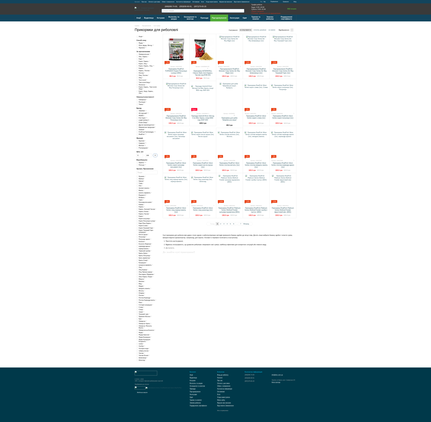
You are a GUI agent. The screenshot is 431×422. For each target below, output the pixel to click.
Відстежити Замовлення (241, 2)
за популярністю (245, 30)
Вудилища (149, 18)
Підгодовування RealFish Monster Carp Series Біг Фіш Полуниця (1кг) (176, 118)
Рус (261, 1)
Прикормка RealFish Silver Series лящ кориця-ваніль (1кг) (176, 210)
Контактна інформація (183, 2)
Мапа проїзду (276, 382)
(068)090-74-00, (171, 6)
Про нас (144, 2)
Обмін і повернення (168, 2)
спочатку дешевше (259, 30)
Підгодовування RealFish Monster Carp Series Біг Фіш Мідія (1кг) (229, 71)
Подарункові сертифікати (286, 18)
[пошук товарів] (242, 11)
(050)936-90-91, (185, 6)
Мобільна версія (142, 392)
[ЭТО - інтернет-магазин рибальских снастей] (146, 373)
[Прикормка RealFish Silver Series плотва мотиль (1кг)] (229, 144)
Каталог (137, 2)
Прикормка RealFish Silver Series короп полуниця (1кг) (282, 117)
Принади (204, 18)
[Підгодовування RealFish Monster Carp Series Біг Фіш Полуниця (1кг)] (176, 97)
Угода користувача (212, 2)
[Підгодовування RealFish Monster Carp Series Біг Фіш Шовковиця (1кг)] (256, 50)
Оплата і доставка (154, 2)
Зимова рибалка (270, 18)
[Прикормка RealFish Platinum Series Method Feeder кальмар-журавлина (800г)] (229, 189)
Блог (202, 2)
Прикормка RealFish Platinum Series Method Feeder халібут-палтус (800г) (256, 210)
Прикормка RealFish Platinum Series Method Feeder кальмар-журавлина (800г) (229, 210)
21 (234, 115)
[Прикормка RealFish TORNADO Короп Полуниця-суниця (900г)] (176, 50)
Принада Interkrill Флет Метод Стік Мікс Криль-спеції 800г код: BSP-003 (202, 118)
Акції (138, 18)
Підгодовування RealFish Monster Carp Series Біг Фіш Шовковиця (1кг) (256, 71)
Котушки (161, 18)
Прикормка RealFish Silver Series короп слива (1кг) (256, 117)
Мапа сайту (221, 400)
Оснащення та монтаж (190, 18)
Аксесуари (234, 18)
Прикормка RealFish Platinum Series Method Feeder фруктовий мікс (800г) (283, 210)
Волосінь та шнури (173, 18)
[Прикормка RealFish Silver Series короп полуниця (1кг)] (282, 97)
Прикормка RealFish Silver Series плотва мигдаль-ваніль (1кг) (256, 165)
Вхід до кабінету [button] (222, 375)
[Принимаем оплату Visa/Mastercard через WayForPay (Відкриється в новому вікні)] (163, 388)
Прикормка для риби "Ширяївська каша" (229, 119)
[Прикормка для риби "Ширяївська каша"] (229, 97)
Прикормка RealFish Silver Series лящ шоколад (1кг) (203, 209)
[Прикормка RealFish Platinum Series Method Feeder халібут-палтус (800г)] (256, 189)
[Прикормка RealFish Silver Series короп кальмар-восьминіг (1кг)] (176, 144)
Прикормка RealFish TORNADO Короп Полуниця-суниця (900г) (176, 71)
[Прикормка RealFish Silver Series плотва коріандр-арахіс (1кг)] (282, 144)
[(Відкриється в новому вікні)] (140, 388)
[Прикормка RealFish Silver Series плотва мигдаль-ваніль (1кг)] (256, 144)
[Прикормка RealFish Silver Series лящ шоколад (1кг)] (202, 189)
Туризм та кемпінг (255, 18)
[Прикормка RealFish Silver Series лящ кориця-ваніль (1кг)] (176, 189)
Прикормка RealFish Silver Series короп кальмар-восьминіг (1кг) (176, 165)
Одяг (245, 18)
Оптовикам (195, 2)
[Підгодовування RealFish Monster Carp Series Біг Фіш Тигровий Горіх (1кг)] (282, 50)
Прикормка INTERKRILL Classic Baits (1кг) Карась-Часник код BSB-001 (203, 73)
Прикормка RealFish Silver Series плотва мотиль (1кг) (229, 164)
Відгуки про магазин (225, 2)
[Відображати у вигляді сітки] (291, 30)
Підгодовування (219, 18)
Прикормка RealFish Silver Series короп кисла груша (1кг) (203, 165)
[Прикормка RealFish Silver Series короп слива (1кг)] (256, 97)
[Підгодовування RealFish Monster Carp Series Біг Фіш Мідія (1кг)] (229, 50)
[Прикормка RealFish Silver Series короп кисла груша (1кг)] (202, 144)
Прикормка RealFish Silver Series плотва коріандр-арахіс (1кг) (282, 165)
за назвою (271, 30)
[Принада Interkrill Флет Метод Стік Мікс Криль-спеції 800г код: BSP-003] (202, 97)
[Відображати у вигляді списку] (294, 30)
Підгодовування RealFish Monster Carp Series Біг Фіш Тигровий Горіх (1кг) (282, 71)
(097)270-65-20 (200, 6)
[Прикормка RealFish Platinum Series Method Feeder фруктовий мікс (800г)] (282, 189)
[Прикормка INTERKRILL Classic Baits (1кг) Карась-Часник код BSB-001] (202, 50)
